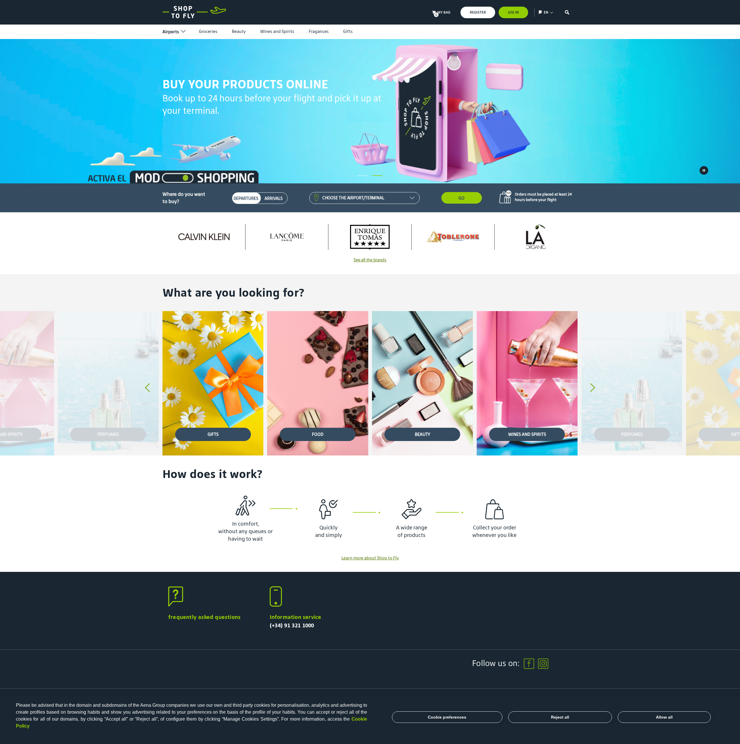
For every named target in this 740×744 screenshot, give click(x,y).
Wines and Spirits (277, 31)
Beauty (239, 31)
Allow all (664, 717)
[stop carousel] (704, 170)
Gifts (348, 31)
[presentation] (147, 388)
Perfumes (108, 434)
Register (478, 12)
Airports (170, 31)
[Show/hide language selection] (541, 12)
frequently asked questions (204, 616)
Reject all (560, 717)
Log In (513, 12)
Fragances (319, 31)
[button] (363, 175)
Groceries (208, 31)
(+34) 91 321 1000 (292, 625)
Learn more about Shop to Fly (370, 557)
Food (317, 434)
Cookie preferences (447, 717)
